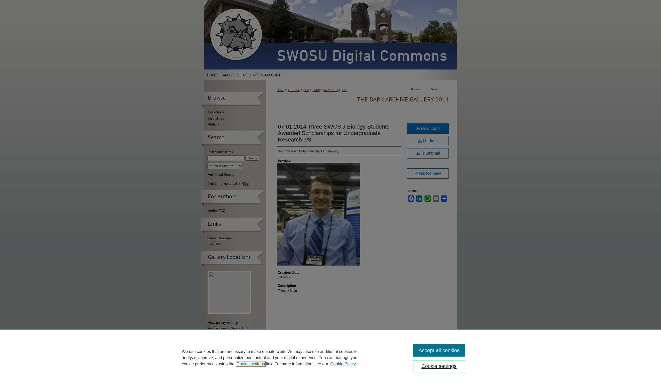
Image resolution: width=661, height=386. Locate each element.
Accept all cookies (439, 350)
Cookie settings (251, 364)
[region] (330, 357)
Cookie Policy (343, 364)
